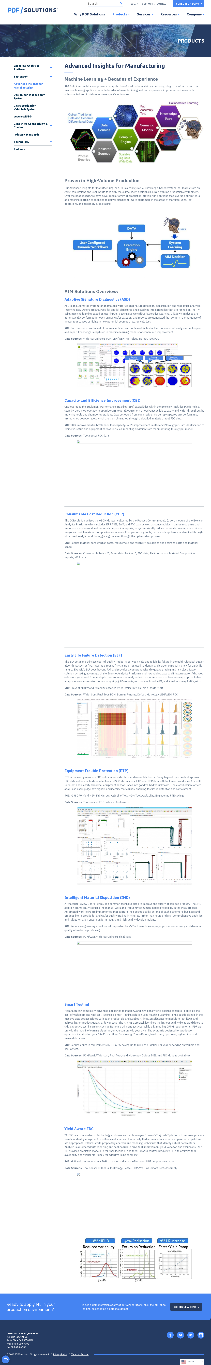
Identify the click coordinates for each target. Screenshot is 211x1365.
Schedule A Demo (187, 3)
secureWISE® (23, 116)
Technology (21, 141)
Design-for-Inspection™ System (29, 96)
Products (119, 14)
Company (194, 14)
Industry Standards (26, 134)
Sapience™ (21, 76)
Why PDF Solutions (89, 14)
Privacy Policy (60, 1354)
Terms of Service (80, 1354)
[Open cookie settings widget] (6, 1359)
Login (134, 3)
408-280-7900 (21, 1343)
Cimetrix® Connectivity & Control (31, 125)
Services (144, 14)
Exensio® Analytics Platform (26, 67)
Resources (168, 14)
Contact (162, 3)
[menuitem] (146, 3)
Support (147, 3)
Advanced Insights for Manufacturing (28, 85)
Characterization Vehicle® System (25, 107)
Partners (19, 149)
